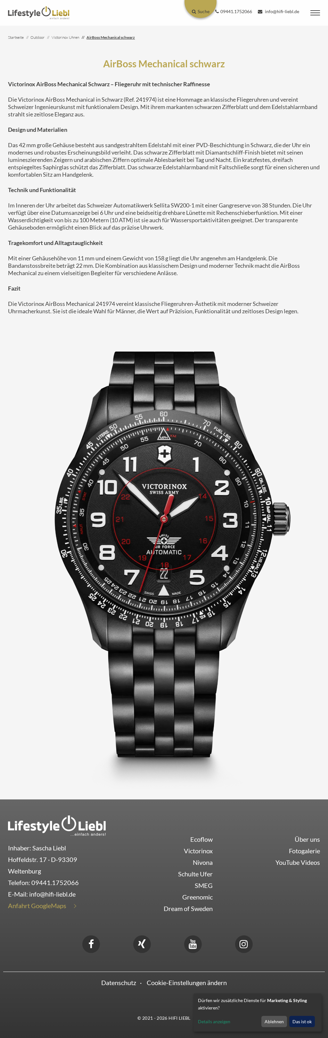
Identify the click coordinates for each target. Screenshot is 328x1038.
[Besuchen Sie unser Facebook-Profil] (91, 943)
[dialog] (257, 1012)
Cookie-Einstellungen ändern (187, 982)
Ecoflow (201, 839)
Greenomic (197, 897)
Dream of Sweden (188, 908)
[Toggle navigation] (315, 13)
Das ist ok (302, 1021)
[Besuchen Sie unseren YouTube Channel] (193, 943)
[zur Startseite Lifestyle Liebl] (57, 824)
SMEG (204, 885)
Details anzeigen (214, 1021)
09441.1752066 (55, 882)
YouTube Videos (297, 862)
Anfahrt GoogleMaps (37, 905)
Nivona (203, 862)
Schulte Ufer (195, 874)
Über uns (307, 839)
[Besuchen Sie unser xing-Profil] (142, 943)
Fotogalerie (304, 851)
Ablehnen (274, 1021)
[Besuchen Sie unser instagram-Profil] (244, 943)
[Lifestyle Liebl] (38, 12)
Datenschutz (118, 982)
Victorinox (198, 851)
